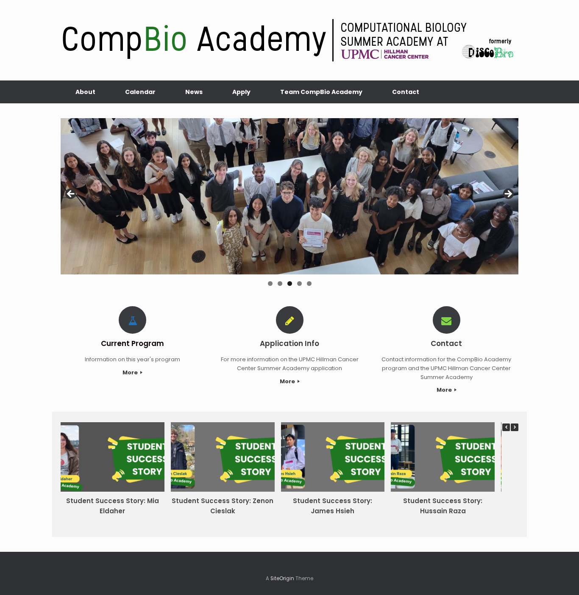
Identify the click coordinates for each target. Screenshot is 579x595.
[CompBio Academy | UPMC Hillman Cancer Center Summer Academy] (289, 40)
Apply (241, 92)
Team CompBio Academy (321, 92)
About (85, 92)
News (194, 92)
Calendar (140, 92)
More (130, 372)
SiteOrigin (282, 578)
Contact (405, 92)
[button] (514, 427)
